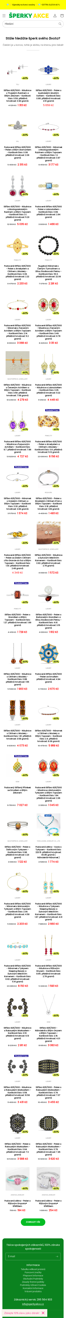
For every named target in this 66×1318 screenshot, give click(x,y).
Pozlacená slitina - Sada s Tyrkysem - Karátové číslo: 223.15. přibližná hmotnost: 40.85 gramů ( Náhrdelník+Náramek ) (49, 852)
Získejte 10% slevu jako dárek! (21, 1313)
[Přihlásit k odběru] (56, 1256)
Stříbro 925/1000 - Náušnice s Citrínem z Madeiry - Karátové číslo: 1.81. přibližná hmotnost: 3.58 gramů (17, 734)
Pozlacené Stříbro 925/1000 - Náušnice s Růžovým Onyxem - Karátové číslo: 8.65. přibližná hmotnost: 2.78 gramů (48, 971)
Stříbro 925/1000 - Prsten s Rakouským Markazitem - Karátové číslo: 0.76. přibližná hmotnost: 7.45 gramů (48, 1149)
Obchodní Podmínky (33, 1278)
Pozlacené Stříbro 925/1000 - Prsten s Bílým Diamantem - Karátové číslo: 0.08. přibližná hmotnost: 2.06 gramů (17, 152)
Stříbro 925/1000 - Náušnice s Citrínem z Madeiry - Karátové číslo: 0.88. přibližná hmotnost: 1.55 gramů (17, 679)
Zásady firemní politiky (33, 1282)
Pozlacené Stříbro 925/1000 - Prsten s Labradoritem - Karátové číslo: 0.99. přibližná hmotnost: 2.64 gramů (48, 212)
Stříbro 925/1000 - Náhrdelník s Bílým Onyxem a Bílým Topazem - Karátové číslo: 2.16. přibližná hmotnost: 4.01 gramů (48, 1034)
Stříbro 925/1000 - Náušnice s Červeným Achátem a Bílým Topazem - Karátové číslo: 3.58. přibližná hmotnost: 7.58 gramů (17, 390)
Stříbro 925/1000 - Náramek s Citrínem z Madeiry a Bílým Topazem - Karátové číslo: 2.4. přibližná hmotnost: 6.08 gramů (48, 736)
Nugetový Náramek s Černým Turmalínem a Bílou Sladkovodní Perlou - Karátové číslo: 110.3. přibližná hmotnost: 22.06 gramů (49, 273)
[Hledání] (60, 23)
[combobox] (33, 24)
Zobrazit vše (33, 1221)
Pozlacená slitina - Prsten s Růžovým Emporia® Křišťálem (17, 1203)
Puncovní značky (33, 1272)
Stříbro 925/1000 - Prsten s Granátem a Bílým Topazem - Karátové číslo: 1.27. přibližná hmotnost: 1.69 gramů (17, 620)
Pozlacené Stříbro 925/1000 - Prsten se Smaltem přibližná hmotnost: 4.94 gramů (48, 678)
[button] (4, 15)
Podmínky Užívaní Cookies (33, 1285)
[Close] (43, 1313)
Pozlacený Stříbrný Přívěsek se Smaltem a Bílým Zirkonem (17, 790)
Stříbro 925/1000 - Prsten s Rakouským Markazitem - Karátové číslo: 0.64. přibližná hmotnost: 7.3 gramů (17, 1149)
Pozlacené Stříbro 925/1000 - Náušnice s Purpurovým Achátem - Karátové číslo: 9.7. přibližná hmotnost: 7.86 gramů (17, 446)
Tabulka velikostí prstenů (33, 1269)
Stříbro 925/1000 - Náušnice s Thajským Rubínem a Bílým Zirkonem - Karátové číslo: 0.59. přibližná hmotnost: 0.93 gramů (17, 95)
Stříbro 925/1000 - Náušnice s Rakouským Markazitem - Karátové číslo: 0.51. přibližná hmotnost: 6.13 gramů (17, 1033)
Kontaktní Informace (33, 1288)
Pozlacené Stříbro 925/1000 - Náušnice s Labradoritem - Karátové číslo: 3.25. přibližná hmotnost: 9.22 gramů (48, 390)
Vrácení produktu (33, 1291)
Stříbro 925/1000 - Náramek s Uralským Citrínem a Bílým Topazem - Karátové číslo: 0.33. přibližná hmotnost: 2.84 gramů (17, 503)
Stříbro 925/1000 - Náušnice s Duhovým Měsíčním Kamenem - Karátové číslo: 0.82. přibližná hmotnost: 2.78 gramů (48, 560)
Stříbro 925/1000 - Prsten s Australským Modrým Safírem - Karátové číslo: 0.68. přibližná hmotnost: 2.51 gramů (48, 95)
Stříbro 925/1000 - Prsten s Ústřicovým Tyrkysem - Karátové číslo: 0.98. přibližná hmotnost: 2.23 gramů (17, 852)
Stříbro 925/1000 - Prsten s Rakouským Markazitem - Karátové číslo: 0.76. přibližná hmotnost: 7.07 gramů (48, 1092)
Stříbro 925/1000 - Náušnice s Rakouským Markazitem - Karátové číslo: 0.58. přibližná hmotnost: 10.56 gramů (17, 1092)
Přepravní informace (33, 1275)
